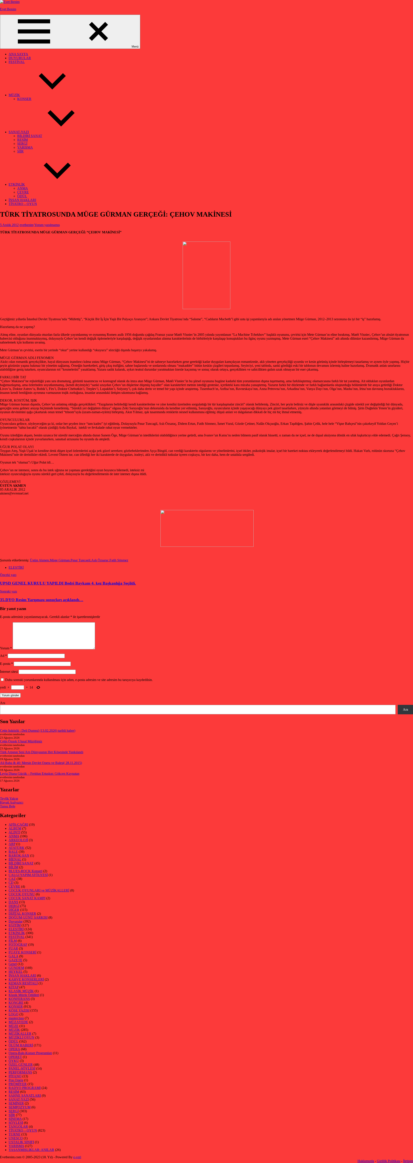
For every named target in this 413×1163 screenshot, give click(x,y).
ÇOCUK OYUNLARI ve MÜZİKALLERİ (39, 890)
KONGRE (16, 1002)
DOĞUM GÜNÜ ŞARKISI (28, 917)
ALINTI (14, 832)
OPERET (15, 1057)
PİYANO (15, 1076)
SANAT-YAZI (19, 132)
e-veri (77, 1157)
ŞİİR (20, 151)
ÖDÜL (22, 196)
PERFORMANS (20, 1072)
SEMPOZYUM (20, 1107)
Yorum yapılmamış (47, 225)
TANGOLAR (18, 1126)
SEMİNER (16, 1103)
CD (11, 882)
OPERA (14, 1049)
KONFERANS (19, 999)
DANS (13, 902)
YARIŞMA (25, 147)
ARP (12, 844)
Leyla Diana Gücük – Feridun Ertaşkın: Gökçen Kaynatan (39, 773)
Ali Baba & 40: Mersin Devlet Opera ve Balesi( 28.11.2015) (41, 763)
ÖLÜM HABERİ (21, 1045)
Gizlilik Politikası (388, 1161)
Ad (3, 656)
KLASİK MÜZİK (21, 991)
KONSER (24, 99)
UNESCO (16, 1138)
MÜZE (13, 1026)
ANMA (22, 188)
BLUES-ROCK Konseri (25, 871)
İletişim (408, 1161)
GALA (13, 956)
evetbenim (27, 225)
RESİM (22, 140)
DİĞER (14, 910)
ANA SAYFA (18, 54)
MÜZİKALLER (20, 1033)
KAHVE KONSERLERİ (26, 979)
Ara (2, 703)
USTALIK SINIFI (21, 1142)
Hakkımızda (366, 1161)
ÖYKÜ (14, 1061)
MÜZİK (14, 95)
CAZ (12, 879)
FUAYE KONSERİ (22, 952)
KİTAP (13, 987)
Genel (13, 964)
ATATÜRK (17, 848)
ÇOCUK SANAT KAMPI (27, 898)
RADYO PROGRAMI (25, 1088)
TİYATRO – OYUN (23, 204)
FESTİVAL (17, 62)
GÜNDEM (16, 968)
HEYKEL (16, 972)
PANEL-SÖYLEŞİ (22, 1068)
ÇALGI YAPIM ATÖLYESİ (28, 875)
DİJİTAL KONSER (22, 913)
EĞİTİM (15, 925)
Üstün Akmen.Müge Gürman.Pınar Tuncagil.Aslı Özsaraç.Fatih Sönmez (79, 560)
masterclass (16, 1018)
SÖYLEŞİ (16, 1122)
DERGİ (14, 906)
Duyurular (16, 921)
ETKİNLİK (17, 184)
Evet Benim (8, 9)
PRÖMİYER (18, 1084)
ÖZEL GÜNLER (21, 1064)
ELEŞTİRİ (16, 567)
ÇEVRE (23, 192)
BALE (13, 851)
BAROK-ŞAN (19, 855)
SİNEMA (15, 1119)
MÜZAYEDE (18, 1022)
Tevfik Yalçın (9, 798)
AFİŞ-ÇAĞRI (18, 824)
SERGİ (22, 143)
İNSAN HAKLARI (22, 200)
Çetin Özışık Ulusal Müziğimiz (21, 741)
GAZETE (15, 960)
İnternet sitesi (9, 671)
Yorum (6, 648)
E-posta (6, 663)
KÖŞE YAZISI (19, 1010)
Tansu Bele (7, 806)
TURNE (14, 1134)
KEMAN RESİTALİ (23, 983)
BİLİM (13, 867)
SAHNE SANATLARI (25, 1095)
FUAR (13, 948)
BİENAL (15, 859)
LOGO (13, 1014)
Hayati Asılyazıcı (11, 802)
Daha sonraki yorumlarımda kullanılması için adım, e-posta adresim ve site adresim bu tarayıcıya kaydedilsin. (79, 680)
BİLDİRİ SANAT (29, 136)
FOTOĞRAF (18, 944)
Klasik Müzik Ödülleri (24, 995)
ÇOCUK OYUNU (22, 894)
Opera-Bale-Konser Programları (30, 1053)
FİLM (13, 941)
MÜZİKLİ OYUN (21, 1037)
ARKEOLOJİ (18, 840)
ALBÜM (15, 828)
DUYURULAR (20, 58)
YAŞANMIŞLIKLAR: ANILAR (31, 1150)
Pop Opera (16, 1080)
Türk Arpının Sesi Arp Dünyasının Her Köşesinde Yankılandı (41, 752)
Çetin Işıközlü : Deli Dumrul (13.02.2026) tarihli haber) (37, 730)
